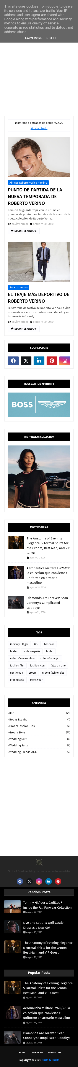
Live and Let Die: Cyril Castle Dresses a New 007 (43, 925)
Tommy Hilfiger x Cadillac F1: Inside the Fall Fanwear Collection (47, 905)
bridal (49, 651)
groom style (17, 679)
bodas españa (31, 651)
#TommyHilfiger (19, 644)
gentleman (16, 672)
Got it (51, 38)
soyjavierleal (20, 224)
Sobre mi (37, 1052)
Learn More (32, 38)
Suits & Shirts (50, 1060)
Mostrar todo (39, 128)
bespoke (49, 644)
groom (32, 672)
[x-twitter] (26, 360)
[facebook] (13, 360)
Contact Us (54, 1052)
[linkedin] (39, 360)
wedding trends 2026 (39, 752)
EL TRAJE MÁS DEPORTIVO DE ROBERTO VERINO (38, 297)
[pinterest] (52, 360)
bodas (14, 651)
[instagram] (64, 360)
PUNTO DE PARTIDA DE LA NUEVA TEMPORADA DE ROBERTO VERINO (35, 196)
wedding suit (39, 739)
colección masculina (22, 658)
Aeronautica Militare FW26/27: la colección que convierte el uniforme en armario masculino (48, 575)
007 (36, 644)
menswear (36, 679)
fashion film (17, 665)
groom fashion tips (53, 672)
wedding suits (39, 745)
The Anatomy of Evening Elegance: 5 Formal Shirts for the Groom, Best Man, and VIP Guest (48, 545)
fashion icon (37, 665)
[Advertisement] (39, 68)
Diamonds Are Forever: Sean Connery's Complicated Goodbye (47, 603)
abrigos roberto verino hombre (28, 182)
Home (22, 1052)
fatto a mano (58, 665)
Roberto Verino (19, 287)
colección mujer (50, 658)
